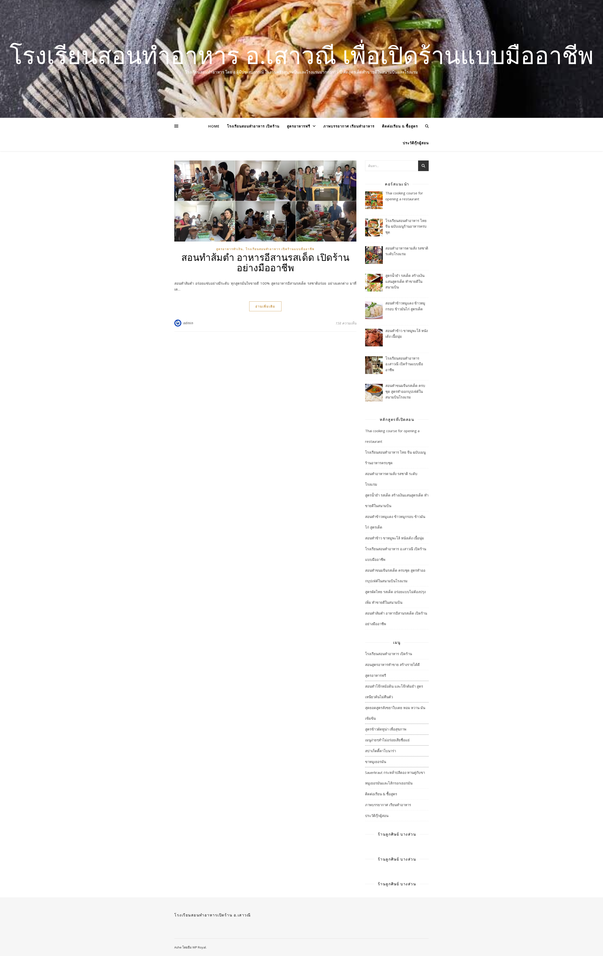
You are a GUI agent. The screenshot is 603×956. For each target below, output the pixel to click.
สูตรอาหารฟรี (298, 126)
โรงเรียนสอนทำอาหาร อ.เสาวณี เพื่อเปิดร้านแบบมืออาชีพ (302, 54)
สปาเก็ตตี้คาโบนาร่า (380, 750)
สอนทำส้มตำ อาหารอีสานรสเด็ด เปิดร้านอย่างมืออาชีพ (265, 262)
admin (188, 323)
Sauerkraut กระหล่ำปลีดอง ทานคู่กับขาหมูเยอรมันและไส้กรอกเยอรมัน (395, 777)
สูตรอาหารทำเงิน (229, 249)
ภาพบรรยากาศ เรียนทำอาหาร (349, 126)
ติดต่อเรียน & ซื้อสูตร (400, 126)
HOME (214, 126)
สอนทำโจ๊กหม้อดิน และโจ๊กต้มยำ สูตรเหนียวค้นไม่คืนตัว (394, 691)
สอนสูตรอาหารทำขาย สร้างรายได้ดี (392, 664)
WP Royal (199, 947)
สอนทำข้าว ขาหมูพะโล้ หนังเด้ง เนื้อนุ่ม (394, 538)
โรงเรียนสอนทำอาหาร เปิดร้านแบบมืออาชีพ (280, 249)
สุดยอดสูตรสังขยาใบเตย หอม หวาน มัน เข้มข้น (395, 713)
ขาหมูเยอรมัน (375, 761)
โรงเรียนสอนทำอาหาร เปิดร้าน (253, 126)
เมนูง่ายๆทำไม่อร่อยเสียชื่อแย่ (387, 740)
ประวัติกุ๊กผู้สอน (416, 142)
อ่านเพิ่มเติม (265, 306)
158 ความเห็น (345, 323)
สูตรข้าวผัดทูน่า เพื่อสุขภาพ (385, 729)
